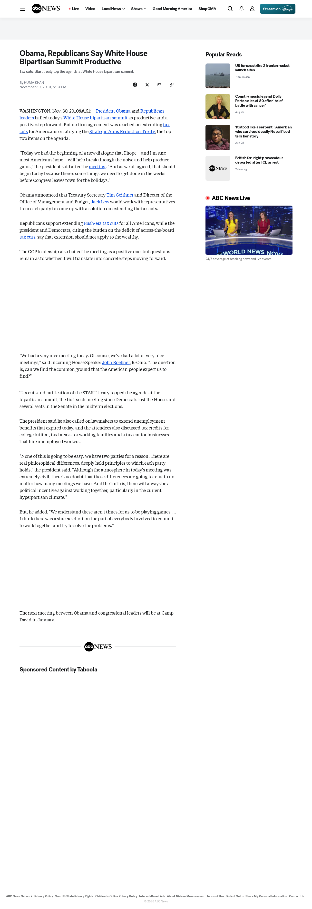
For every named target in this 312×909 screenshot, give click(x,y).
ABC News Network (19, 896)
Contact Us (296, 896)
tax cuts (27, 236)
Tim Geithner (120, 194)
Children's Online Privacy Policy (116, 896)
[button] (23, 9)
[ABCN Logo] (46, 8)
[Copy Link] (171, 84)
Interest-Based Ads (152, 896)
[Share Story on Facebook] (135, 84)
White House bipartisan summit (95, 117)
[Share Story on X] (147, 84)
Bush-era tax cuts (101, 223)
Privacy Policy (43, 896)
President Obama (113, 110)
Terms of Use (215, 896)
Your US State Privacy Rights (74, 896)
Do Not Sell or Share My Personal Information (256, 896)
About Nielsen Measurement (186, 896)
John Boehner (116, 362)
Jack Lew (100, 201)
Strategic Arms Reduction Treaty (122, 131)
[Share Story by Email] (159, 84)
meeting (97, 166)
